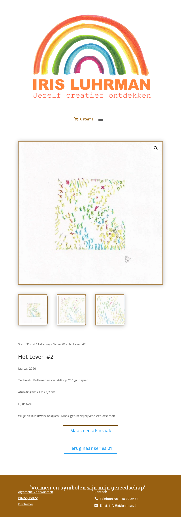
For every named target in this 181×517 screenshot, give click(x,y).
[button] (156, 148)
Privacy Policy (28, 498)
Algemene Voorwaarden (35, 492)
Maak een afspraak (90, 431)
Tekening (44, 344)
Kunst (31, 344)
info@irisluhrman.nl (122, 505)
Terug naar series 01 (90, 448)
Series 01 (59, 344)
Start (21, 344)
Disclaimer (25, 504)
